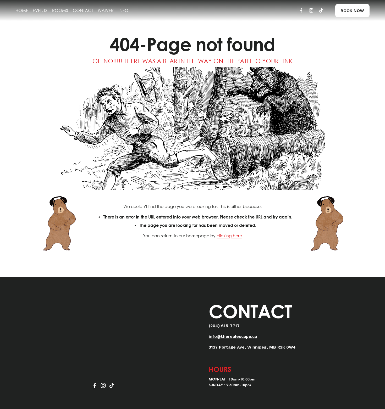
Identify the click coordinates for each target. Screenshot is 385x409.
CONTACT (83, 10)
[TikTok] (321, 10)
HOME (21, 10)
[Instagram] (311, 10)
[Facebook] (301, 10)
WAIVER (106, 10)
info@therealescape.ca (233, 336)
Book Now (352, 10)
